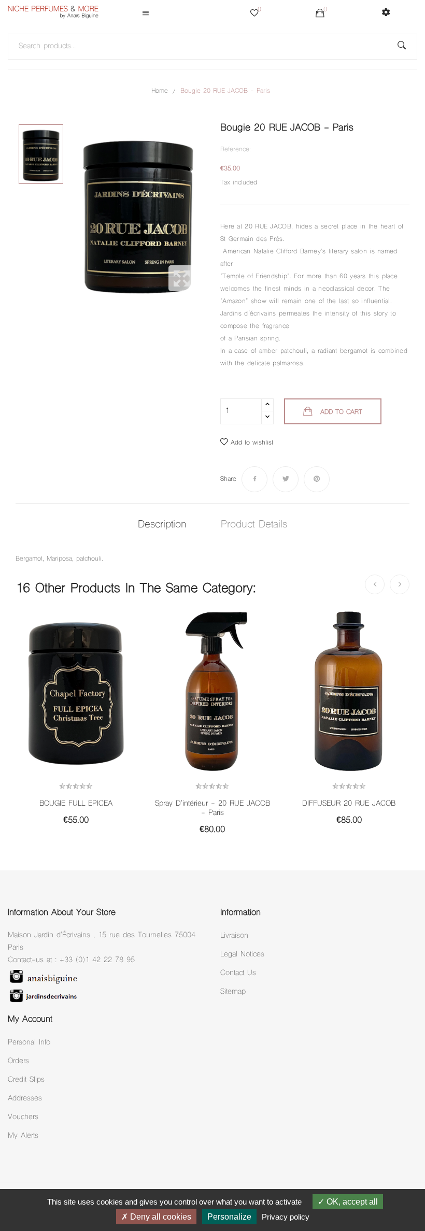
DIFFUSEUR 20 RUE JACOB (348, 804)
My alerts (23, 1136)
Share (254, 479)
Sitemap (233, 992)
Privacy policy (285, 1216)
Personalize (229, 1216)
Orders (18, 1061)
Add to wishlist (252, 443)
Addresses (25, 1099)
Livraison (234, 936)
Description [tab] (162, 525)
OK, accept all (351, 1201)
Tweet (286, 479)
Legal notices (242, 955)
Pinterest (317, 479)
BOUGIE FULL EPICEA (75, 804)
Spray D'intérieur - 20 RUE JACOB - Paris (212, 808)
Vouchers (23, 1117)
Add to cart (341, 412)
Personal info (29, 1043)
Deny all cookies (159, 1216)
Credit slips (26, 1080)
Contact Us (238, 973)
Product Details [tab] (254, 525)
